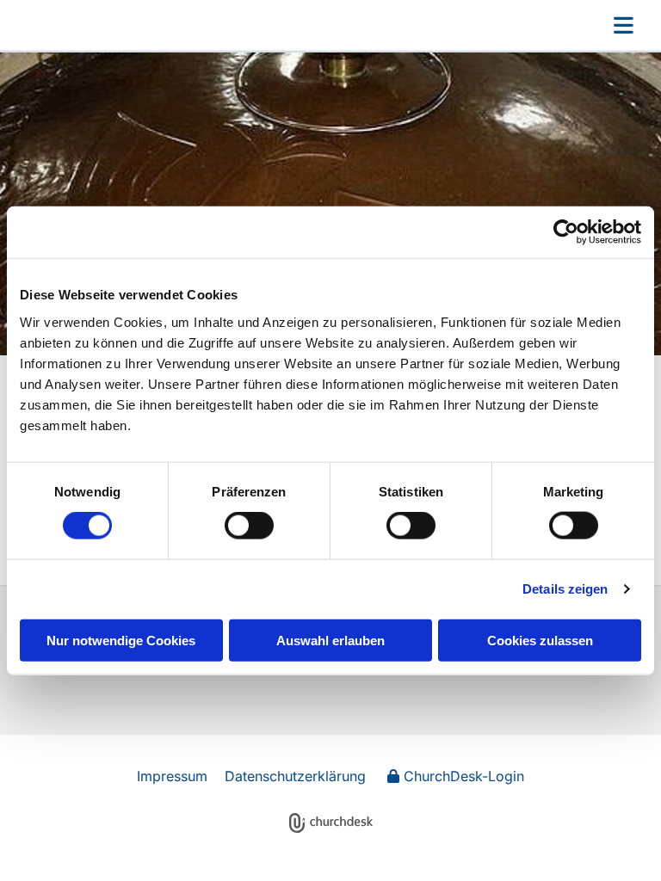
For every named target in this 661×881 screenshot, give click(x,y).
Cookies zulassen (540, 639)
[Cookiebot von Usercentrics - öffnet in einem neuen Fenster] (566, 232)
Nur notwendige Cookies (120, 639)
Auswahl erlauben (330, 639)
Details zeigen (565, 589)
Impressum (172, 776)
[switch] (249, 525)
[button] (406, 25)
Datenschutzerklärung (295, 776)
